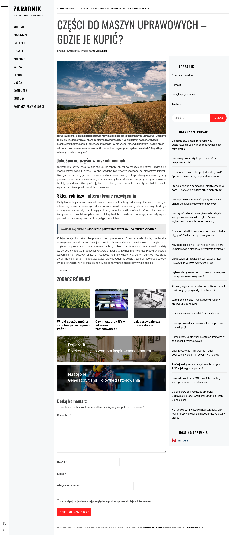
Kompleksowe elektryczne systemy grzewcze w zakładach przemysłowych (198, 338)
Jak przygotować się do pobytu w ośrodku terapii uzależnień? (195, 160)
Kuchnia (19, 27)
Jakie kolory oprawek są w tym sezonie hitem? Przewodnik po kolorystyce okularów (197, 260)
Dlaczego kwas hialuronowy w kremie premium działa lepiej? (198, 325)
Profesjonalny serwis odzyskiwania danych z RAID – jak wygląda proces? (197, 366)
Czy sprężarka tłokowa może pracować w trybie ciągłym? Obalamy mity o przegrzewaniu (198, 233)
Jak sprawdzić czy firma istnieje (147, 323)
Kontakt (176, 84)
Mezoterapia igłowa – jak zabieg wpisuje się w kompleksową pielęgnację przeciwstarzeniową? (198, 246)
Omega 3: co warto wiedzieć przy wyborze (195, 313)
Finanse (19, 51)
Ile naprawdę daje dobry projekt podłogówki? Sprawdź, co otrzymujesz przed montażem (197, 174)
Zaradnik (27, 8)
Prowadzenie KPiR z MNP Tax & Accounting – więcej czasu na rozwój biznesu (197, 380)
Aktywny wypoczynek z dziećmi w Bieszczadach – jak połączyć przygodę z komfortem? (199, 288)
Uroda (18, 82)
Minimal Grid (152, 527)
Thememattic (196, 527)
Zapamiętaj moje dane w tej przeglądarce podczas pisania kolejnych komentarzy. (106, 501)
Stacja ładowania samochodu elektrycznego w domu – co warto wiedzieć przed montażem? (198, 188)
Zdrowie (19, 74)
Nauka (18, 66)
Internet (19, 43)
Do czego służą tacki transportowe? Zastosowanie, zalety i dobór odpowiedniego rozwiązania (197, 144)
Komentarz (64, 415)
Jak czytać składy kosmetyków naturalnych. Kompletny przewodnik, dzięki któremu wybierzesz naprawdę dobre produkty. (197, 217)
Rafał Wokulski (98, 51)
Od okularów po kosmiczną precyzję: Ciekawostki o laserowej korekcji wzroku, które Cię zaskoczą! (197, 395)
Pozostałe (21, 35)
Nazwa (62, 461)
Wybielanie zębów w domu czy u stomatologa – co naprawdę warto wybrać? (198, 274)
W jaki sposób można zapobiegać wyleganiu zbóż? (73, 325)
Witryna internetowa (68, 485)
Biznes (63, 270)
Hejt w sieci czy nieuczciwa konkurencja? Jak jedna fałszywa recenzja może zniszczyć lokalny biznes (198, 413)
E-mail (61, 473)
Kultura (19, 98)
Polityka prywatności (29, 106)
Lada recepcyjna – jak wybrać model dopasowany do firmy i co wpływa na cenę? (196, 352)
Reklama (177, 104)
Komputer (20, 90)
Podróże (19, 59)
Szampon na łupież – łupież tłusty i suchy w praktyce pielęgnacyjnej (196, 301)
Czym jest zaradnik (182, 75)
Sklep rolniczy (70, 195)
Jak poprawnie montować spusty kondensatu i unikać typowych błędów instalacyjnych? (198, 201)
